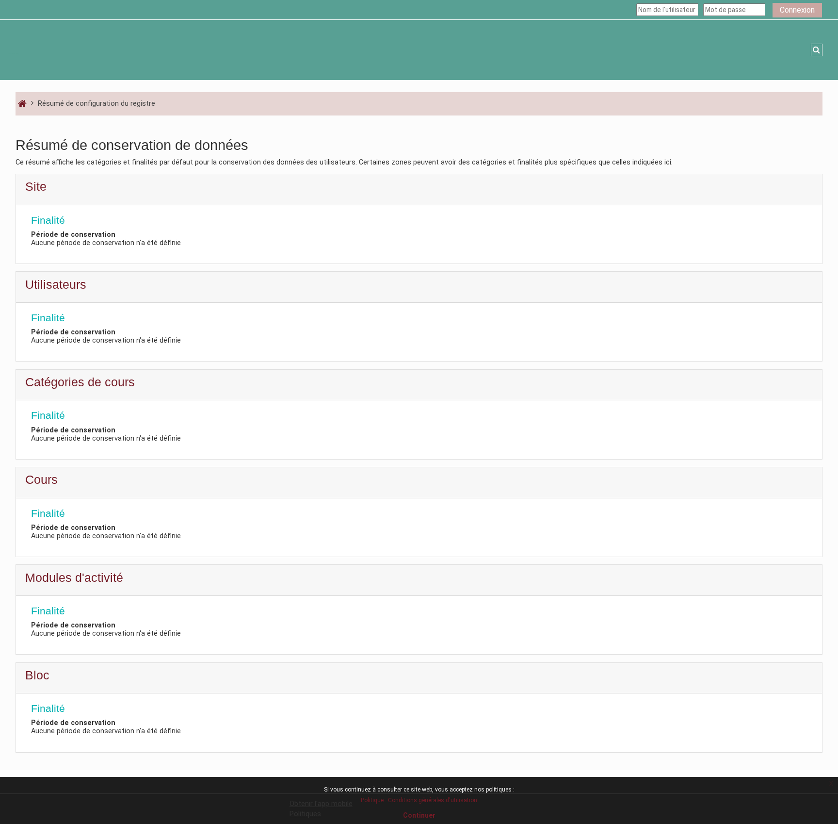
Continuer (419, 815)
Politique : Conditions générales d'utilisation (419, 800)
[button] (816, 50)
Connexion (797, 10)
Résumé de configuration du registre (96, 103)
